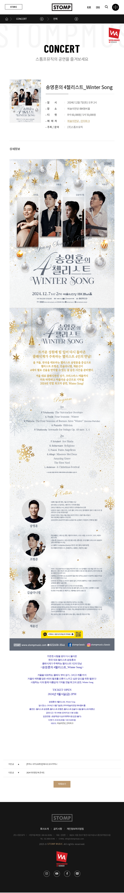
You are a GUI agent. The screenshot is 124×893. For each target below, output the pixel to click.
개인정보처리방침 (75, 829)
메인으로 (7, 19)
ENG (98, 7)
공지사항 (57, 829)
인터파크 (85, 121)
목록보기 (62, 784)
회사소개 (44, 829)
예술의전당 (73, 121)
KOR (89, 7)
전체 (55, 19)
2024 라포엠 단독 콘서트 (35, 773)
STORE (13, 6)
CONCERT (21, 19)
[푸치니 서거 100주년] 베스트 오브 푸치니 (41, 764)
